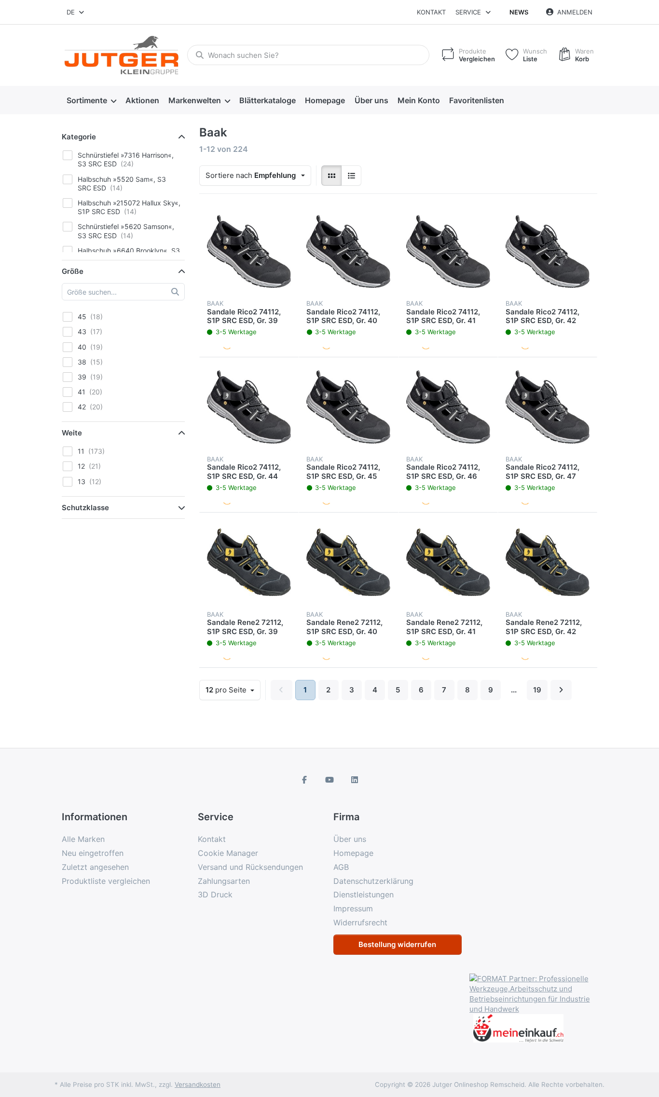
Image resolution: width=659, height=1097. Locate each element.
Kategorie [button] (79, 136)
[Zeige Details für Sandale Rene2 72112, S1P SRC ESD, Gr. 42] (548, 562)
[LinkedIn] (354, 779)
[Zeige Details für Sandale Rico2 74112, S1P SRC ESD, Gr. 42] (548, 251)
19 (537, 689)
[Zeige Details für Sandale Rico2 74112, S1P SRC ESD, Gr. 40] (348, 251)
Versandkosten (197, 1084)
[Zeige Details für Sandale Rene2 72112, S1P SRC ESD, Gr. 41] (448, 562)
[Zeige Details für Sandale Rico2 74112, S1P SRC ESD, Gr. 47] (548, 407)
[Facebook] (305, 779)
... (514, 689)
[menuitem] (91, 100)
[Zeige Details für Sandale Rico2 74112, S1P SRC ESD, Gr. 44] (249, 407)
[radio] (331, 175)
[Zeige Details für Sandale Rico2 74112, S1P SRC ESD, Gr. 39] (249, 251)
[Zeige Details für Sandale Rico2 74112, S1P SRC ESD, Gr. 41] (448, 251)
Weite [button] (72, 432)
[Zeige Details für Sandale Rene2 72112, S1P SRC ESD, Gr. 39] (249, 562)
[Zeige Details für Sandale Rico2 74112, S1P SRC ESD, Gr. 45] (348, 407)
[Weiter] (561, 690)
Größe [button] (72, 271)
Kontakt (431, 12)
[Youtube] (329, 779)
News (518, 12)
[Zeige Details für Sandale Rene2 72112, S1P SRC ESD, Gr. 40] (348, 562)
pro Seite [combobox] (233, 689)
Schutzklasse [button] (85, 507)
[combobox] (76, 12)
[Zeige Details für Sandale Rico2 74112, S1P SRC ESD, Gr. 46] (448, 407)
